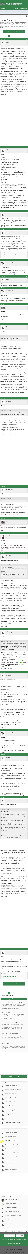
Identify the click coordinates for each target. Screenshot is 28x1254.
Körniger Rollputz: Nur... (11, 1098)
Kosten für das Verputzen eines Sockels (12, 1002)
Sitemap (7, 1239)
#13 (26, 533)
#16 (26, 672)
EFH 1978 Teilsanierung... (12, 1141)
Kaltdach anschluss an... (11, 1165)
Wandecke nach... (10, 1149)
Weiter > (15, 36)
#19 (26, 797)
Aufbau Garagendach (11, 1110)
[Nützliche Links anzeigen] (26, 16)
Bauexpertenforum (9, 1235)
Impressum (12, 1239)
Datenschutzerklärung (13, 1243)
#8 (26, 304)
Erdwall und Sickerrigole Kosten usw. (11, 1033)
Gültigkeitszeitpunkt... (11, 1114)
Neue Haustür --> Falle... (11, 1157)
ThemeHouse (18, 1249)
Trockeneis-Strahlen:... (11, 1093)
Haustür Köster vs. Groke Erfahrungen (12, 1023)
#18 (26, 754)
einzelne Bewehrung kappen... (13, 1122)
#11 (26, 486)
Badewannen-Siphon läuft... (12, 1153)
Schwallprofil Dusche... (11, 1136)
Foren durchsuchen (5, 12)
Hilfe (3, 1239)
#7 (26, 287)
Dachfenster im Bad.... (11, 1118)
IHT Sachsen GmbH (10, 1106)
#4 (26, 229)
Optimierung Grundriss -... (12, 1199)
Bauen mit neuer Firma (11, 1224)
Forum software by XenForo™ (9, 1248)
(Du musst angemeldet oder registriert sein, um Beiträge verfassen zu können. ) (14, 989)
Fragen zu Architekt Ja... (11, 1207)
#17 (26, 729)
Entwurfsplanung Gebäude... (13, 1211)
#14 (26, 552)
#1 (26, 39)
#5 (26, 259)
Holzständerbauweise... (11, 1085)
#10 (26, 398)
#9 (26, 323)
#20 (26, 949)
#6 (26, 276)
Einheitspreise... (9, 1220)
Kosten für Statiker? (7, 1013)
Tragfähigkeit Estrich (10, 1203)
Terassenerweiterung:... (11, 1132)
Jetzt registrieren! (14, 1077)
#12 (26, 518)
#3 (26, 211)
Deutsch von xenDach (21, 1248)
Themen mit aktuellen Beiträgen (19, 12)
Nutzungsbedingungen (21, 1239)
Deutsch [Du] (20, 1235)
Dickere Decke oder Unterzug (13, 1215)
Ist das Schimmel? (10, 1102)
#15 (26, 629)
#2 (26, 146)
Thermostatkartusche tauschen (13, 1089)
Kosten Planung (6, 1043)
